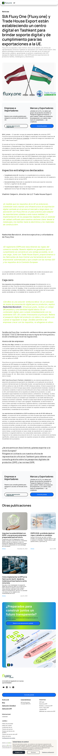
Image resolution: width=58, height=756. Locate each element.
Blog (3, 702)
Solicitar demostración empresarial (13, 126)
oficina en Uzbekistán (23, 138)
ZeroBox (20, 288)
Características (26, 699)
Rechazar (33, 752)
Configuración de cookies (8, 738)
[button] (14, 3)
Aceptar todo (18, 752)
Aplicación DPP (7, 708)
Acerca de (5, 699)
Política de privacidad (26, 749)
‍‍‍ (7, 676)
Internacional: (6, 714)
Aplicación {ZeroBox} (9, 706)
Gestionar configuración (48, 752)
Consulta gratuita (42, 126)
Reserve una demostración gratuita (23, 623)
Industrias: (42, 699)
